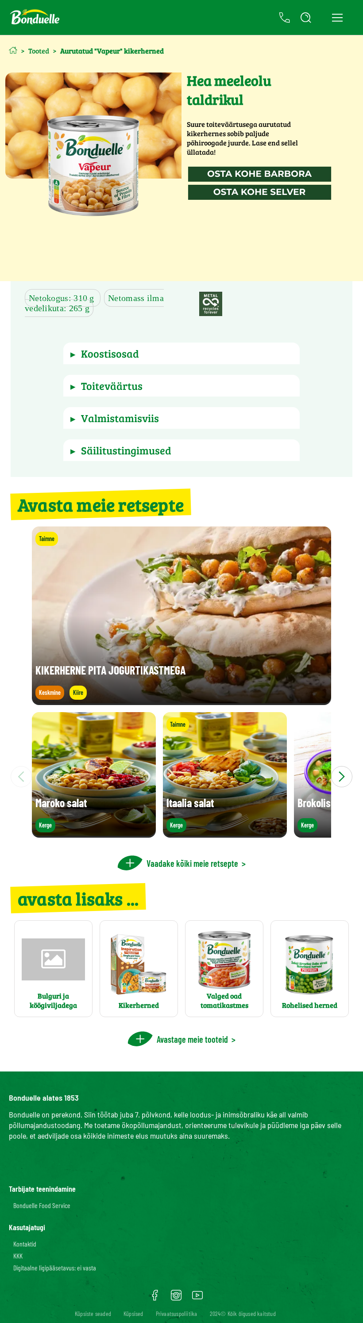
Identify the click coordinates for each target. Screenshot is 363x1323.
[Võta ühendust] (284, 17)
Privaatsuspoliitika (176, 1313)
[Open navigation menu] (337, 17)
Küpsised (133, 1313)
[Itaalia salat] (225, 833)
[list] (181, 776)
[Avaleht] (13, 50)
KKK (18, 1255)
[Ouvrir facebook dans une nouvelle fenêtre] (155, 1298)
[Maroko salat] (94, 833)
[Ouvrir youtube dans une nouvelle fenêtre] (197, 1298)
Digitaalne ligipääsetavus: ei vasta (54, 1267)
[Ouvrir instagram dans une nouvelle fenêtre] (176, 1298)
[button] (181, 353)
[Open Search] (306, 17)
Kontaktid (24, 1243)
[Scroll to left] (21, 776)
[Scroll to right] (341, 776)
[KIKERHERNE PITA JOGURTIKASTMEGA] (181, 701)
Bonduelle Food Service (41, 1205)
